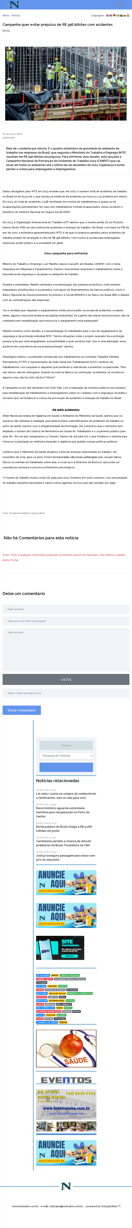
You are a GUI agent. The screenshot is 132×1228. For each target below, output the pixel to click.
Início (6, 15)
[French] (110, 15)
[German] (114, 15)
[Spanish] (128, 15)
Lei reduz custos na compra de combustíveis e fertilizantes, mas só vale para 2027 (66, 795)
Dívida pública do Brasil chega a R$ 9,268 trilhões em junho (64, 828)
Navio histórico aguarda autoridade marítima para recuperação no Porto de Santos (62, 812)
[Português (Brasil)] (121, 15)
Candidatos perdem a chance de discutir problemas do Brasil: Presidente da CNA (63, 843)
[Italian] (117, 15)
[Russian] (124, 15)
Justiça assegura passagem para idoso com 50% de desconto (65, 857)
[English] (107, 15)
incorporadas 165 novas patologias (74, 457)
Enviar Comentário (22, 710)
